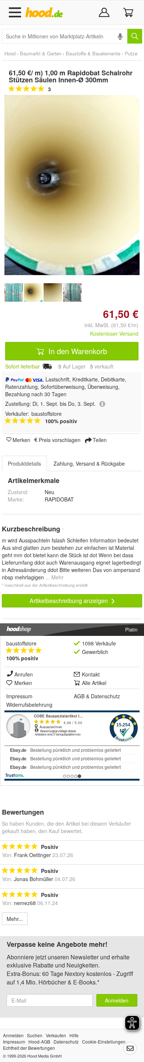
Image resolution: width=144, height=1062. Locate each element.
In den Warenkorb (76, 351)
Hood (10, 53)
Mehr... (15, 918)
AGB (79, 696)
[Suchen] (134, 36)
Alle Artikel (94, 682)
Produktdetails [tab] (24, 463)
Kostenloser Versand (114, 333)
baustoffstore (21, 643)
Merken (21, 439)
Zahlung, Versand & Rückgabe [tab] (89, 463)
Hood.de (45, 12)
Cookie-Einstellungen (104, 1041)
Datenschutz (105, 696)
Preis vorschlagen (59, 439)
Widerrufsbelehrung (29, 704)
